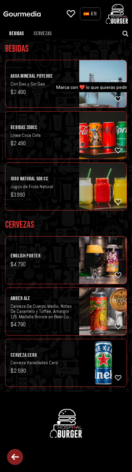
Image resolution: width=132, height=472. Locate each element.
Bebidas (16, 33)
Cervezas (43, 33)
